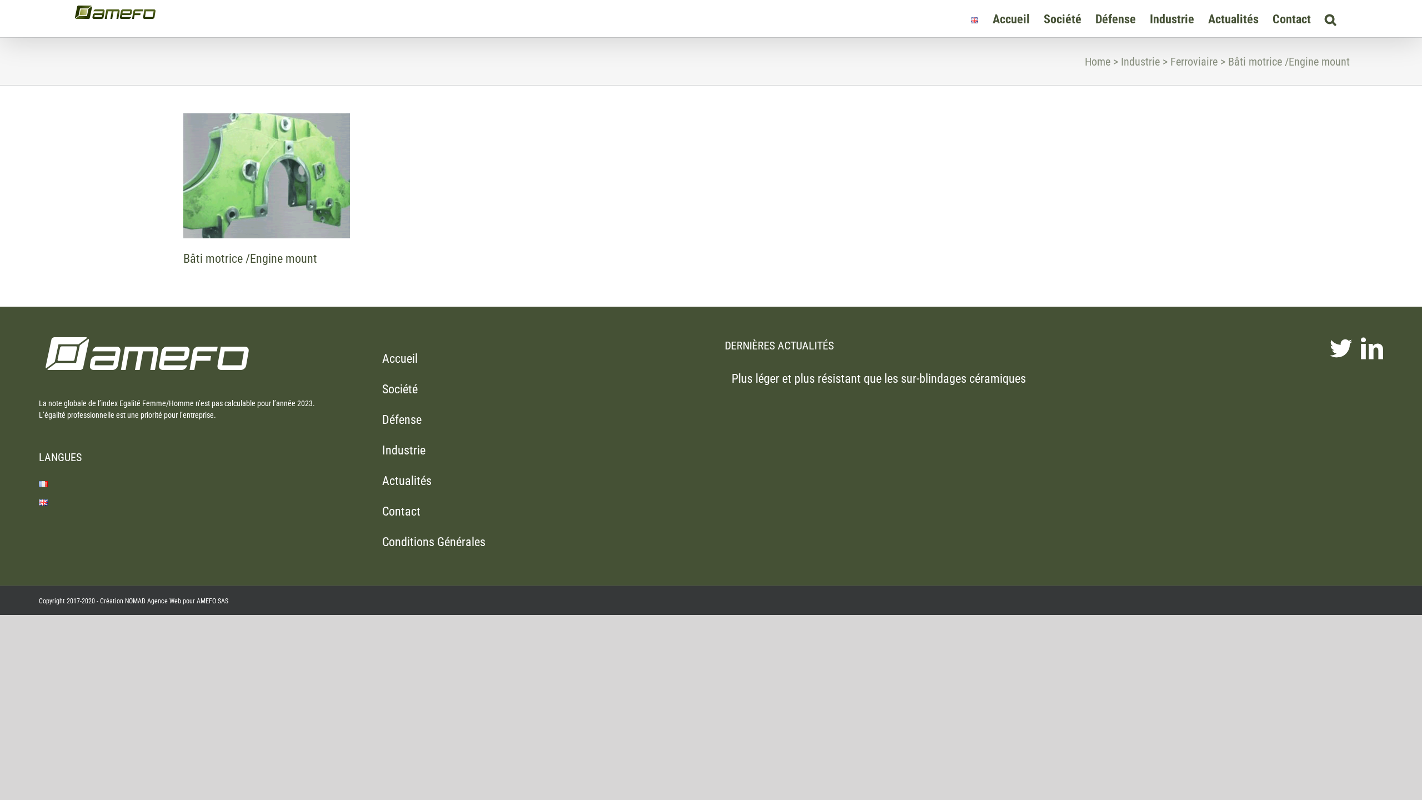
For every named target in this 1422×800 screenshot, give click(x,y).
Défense (402, 420)
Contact (401, 511)
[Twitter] (1341, 348)
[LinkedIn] (1372, 348)
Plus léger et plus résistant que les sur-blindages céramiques (879, 379)
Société (400, 389)
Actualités (407, 481)
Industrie (403, 450)
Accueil (400, 359)
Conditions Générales (433, 542)
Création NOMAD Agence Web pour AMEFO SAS (164, 601)
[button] (1330, 18)
